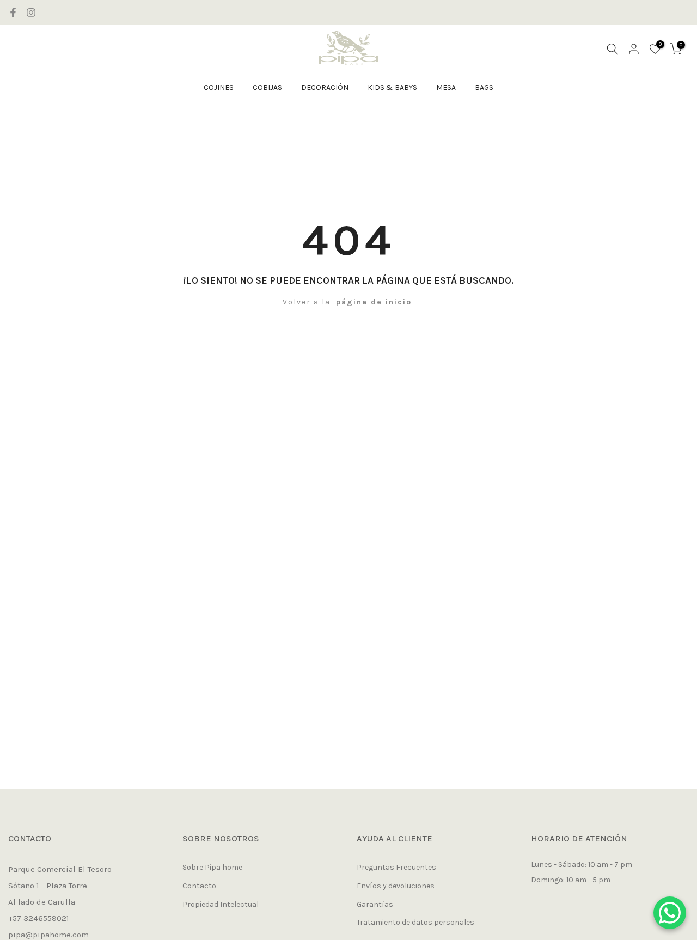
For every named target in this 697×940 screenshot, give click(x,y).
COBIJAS (267, 87)
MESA (446, 87)
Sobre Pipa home (212, 867)
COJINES (219, 87)
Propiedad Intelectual (220, 904)
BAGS (484, 87)
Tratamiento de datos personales (415, 922)
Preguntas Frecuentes (396, 867)
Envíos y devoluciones (396, 885)
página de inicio (374, 302)
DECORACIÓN (324, 87)
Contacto (199, 885)
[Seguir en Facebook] (13, 12)
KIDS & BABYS (392, 87)
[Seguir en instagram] (31, 12)
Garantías (375, 904)
